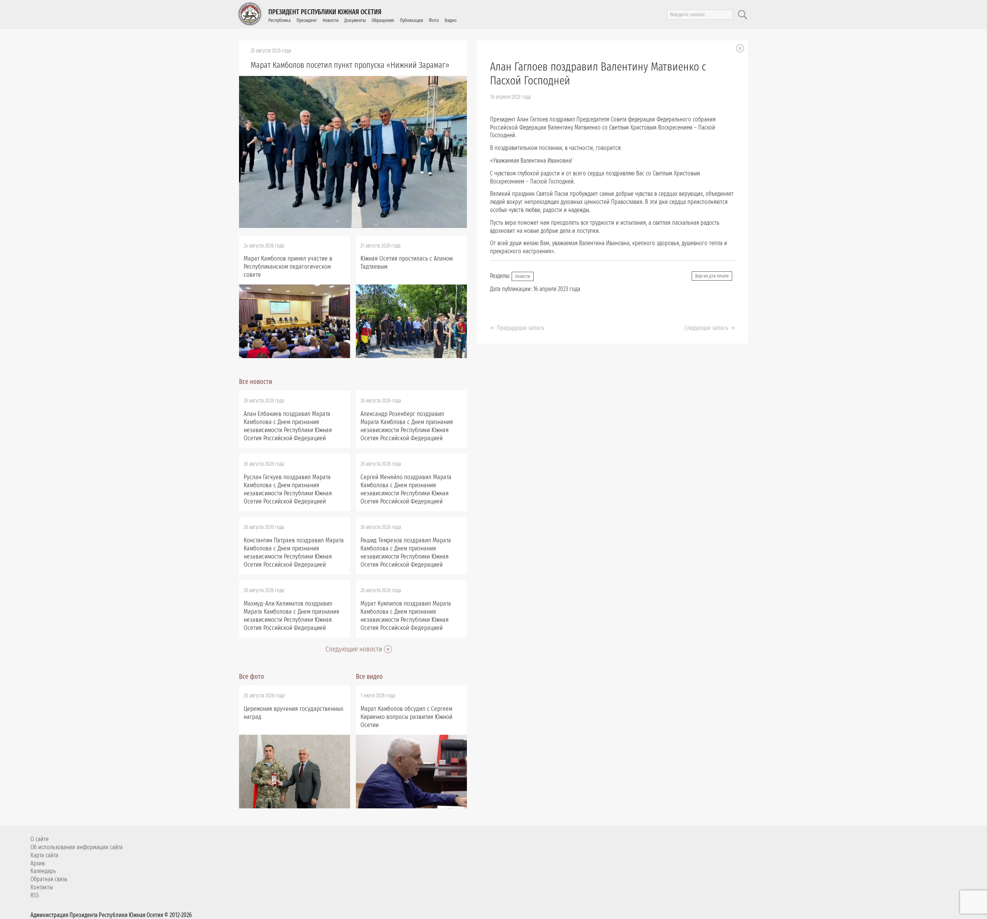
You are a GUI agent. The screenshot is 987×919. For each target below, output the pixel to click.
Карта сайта (44, 855)
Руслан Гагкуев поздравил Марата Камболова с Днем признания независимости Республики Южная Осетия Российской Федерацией (288, 489)
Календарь (43, 871)
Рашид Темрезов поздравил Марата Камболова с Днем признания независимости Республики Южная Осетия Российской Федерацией (405, 552)
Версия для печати (712, 276)
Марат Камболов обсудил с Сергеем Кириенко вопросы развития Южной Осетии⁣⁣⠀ (406, 717)
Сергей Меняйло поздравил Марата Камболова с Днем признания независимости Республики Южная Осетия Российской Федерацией (405, 489)
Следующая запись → (709, 328)
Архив (37, 863)
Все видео (369, 676)
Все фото (251, 676)
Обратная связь (48, 879)
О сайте (39, 839)
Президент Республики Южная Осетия (324, 12)
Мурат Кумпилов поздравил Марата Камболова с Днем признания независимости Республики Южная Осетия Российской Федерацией (405, 615)
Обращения (383, 20)
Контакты (41, 887)
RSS (34, 895)
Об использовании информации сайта (76, 847)
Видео (450, 20)
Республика (279, 20)
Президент (306, 20)
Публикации (411, 20)
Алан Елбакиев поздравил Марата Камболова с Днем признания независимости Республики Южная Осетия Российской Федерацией (288, 426)
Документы (355, 20)
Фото (434, 20)
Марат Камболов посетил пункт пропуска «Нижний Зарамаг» (350, 65)
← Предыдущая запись (517, 328)
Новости (331, 20)
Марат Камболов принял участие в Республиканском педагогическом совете (288, 266)
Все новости (255, 381)
